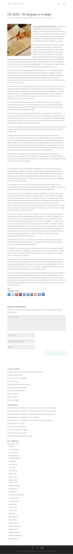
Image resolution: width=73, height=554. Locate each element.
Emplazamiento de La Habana (29, 417)
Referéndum (13, 532)
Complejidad (13, 458)
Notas (11, 520)
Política (40, 18)
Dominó (11, 461)
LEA (10, 514)
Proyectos (12, 529)
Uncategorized (12, 539)
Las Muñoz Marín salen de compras (18, 384)
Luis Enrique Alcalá (16, 18)
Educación (12, 464)
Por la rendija (13, 449)
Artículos (11, 489)
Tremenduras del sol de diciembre (41, 420)
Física (10, 467)
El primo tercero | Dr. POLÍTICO (17, 420)
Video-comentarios (15, 535)
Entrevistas (12, 501)
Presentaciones (14, 526)
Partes (11, 446)
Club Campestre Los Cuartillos (17, 378)
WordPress (53, 551)
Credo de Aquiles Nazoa (15, 375)
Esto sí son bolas (12, 394)
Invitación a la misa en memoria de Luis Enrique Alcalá (25, 372)
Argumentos (13, 485)
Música (11, 477)
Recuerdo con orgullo (26, 436)
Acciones (11, 482)
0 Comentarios (48, 18)
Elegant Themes (30, 551)
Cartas (35, 18)
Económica (12, 498)
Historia (11, 471)
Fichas (11, 507)
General (11, 510)
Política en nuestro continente (17, 387)
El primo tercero (12, 381)
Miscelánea (11, 444)
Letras (11, 474)
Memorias (12, 517)
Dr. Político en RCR (15, 495)
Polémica (12, 523)
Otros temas (11, 456)
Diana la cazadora (20, 427)
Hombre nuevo (12, 397)
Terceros (11, 452)
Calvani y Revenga (13, 400)
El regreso (25, 430)
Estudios (11, 504)
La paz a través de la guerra (16, 391)
